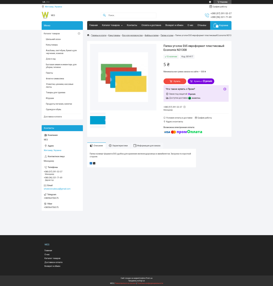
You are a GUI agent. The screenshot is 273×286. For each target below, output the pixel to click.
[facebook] (91, 164)
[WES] (45, 15)
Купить (177, 81)
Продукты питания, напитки (59, 104)
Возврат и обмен (174, 25)
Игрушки (50, 98)
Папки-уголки (167, 35)
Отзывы (201, 25)
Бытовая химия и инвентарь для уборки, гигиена (61, 65)
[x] (94, 164)
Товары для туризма (55, 92)
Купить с (198, 81)
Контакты (132, 25)
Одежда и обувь (53, 109)
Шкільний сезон (53, 39)
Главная (93, 25)
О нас (190, 25)
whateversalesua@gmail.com (57, 189)
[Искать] (104, 15)
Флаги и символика (55, 78)
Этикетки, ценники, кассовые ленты (59, 85)
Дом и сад (51, 59)
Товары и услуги (98, 35)
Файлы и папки (152, 35)
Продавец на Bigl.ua (136, 281)
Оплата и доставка (151, 25)
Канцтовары (114, 35)
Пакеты (49, 73)
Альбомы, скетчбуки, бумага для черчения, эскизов (61, 51)
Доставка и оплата (53, 117)
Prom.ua (149, 278)
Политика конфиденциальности (150, 283)
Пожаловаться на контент (125, 283)
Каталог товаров (111, 25)
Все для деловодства (132, 35)
